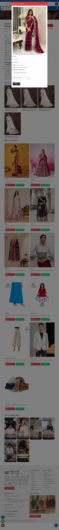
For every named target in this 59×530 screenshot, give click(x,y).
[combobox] (14, 65)
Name (14, 56)
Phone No (15, 62)
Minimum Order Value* (19, 69)
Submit (16, 83)
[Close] (46, 4)
